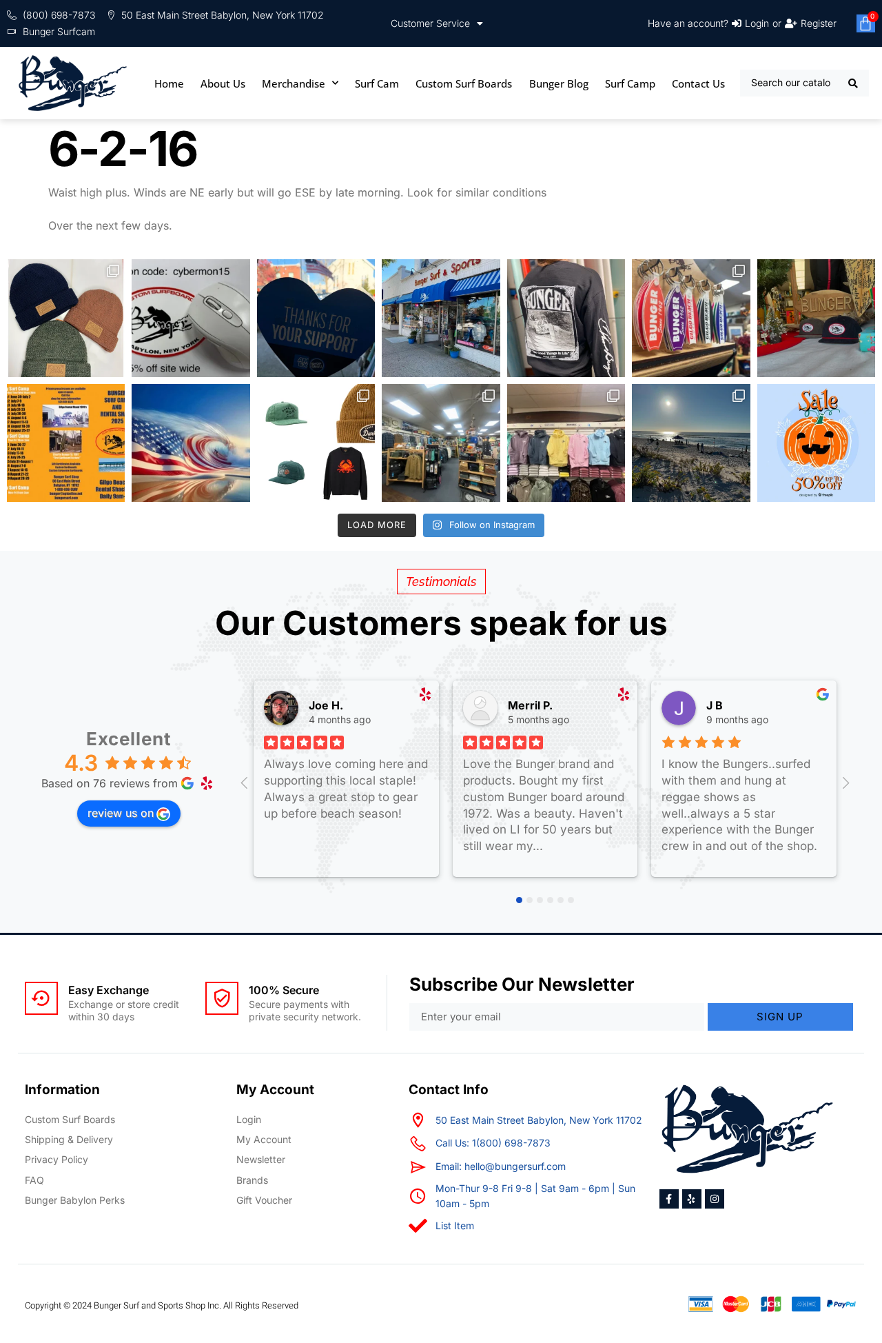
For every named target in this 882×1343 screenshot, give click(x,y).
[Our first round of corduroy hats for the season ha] (816, 318)
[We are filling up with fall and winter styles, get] (441, 443)
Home (169, 83)
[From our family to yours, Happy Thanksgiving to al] (441, 318)
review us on (121, 813)
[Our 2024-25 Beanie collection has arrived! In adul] (66, 318)
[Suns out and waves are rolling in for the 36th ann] (691, 443)
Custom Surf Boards (464, 83)
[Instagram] (714, 1199)
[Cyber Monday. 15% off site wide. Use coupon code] (190, 318)
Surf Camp (630, 83)
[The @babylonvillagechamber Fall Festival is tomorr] (816, 443)
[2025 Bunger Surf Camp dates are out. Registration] (66, 443)
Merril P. (530, 705)
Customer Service (430, 23)
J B (714, 705)
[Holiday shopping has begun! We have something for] (691, 318)
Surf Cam (377, 83)
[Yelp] (691, 1199)
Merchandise (293, 83)
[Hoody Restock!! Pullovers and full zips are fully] (566, 443)
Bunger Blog (558, 83)
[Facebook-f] (669, 1199)
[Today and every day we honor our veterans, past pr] (190, 443)
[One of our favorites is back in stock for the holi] (566, 318)
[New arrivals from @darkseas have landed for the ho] (316, 443)
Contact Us (698, 83)
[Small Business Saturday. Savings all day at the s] (316, 318)
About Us (223, 83)
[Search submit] (853, 83)
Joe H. (326, 705)
